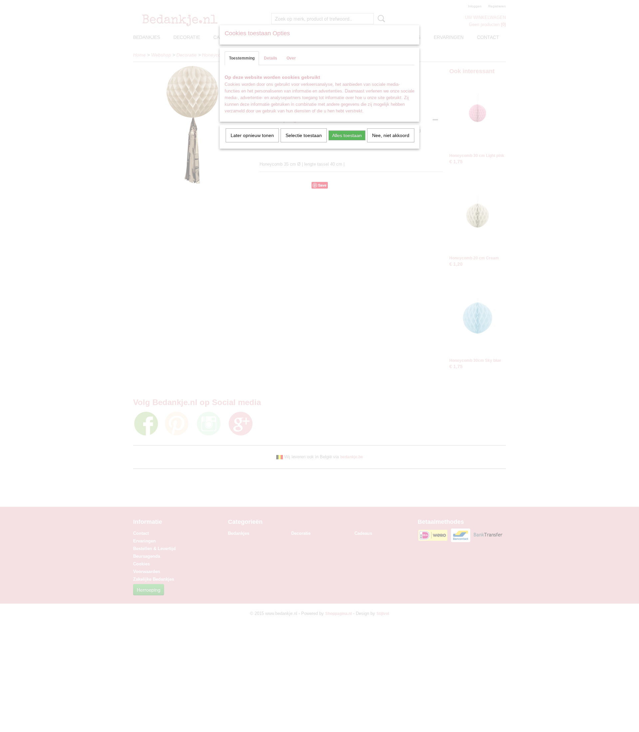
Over (291, 58)
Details (270, 58)
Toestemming (242, 58)
